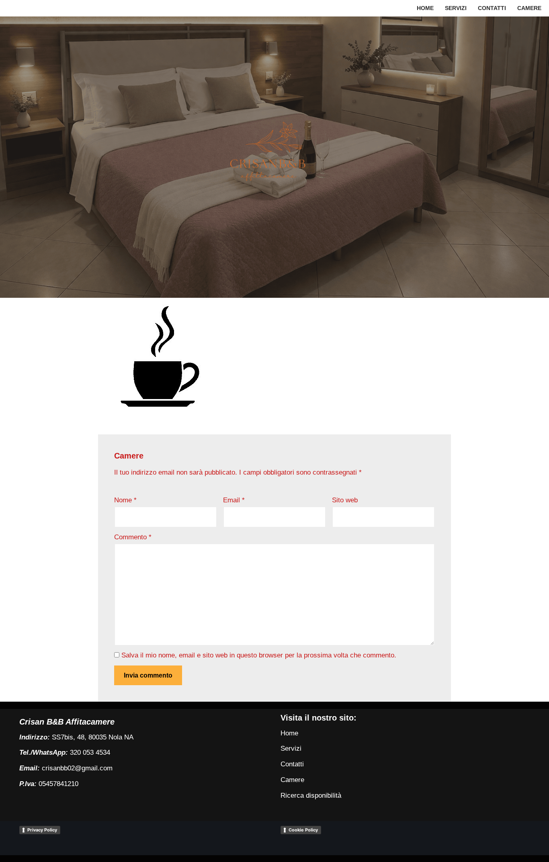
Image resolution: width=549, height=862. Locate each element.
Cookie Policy (303, 830)
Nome (125, 500)
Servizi (456, 8)
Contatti (492, 8)
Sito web (345, 500)
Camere (529, 8)
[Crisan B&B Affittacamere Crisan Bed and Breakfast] (274, 157)
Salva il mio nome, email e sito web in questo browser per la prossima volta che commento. (258, 655)
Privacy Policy (42, 830)
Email (234, 500)
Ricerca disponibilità (311, 795)
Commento (133, 537)
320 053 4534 (90, 752)
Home (425, 8)
